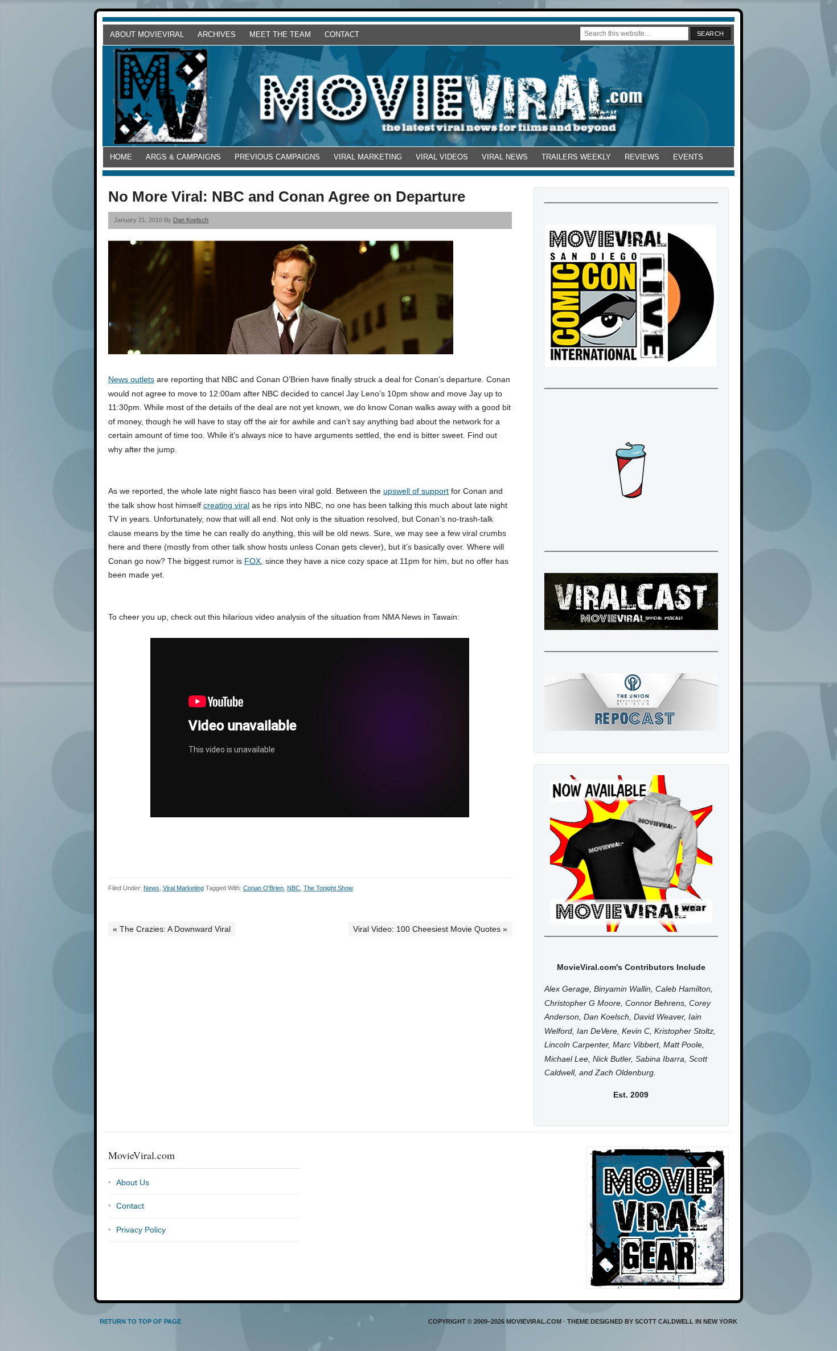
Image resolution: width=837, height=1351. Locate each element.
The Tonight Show (328, 888)
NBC (293, 888)
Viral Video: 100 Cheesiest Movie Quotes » (430, 929)
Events (688, 157)
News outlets (131, 379)
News (151, 888)
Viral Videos (442, 157)
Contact (342, 34)
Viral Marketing (368, 157)
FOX (252, 561)
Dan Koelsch (190, 219)
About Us (132, 1182)
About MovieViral (147, 34)
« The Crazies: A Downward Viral (172, 929)
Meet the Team (280, 34)
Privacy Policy (141, 1229)
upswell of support (416, 491)
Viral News (505, 157)
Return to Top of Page (140, 1321)
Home (121, 157)
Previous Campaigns (277, 157)
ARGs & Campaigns (183, 157)
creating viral (226, 505)
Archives (217, 34)
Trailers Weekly (576, 157)
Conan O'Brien (263, 888)
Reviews (642, 157)
